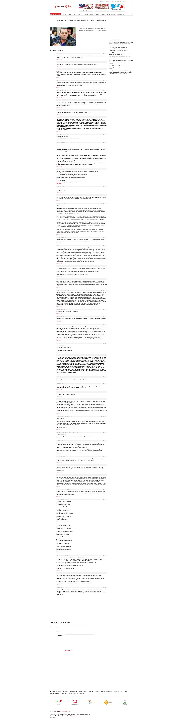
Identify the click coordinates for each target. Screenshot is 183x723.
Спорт (91, 14)
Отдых (125, 691)
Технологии (120, 14)
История (102, 14)
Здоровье (116, 691)
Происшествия (85, 14)
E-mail (57, 631)
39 (57, 22)
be (121, 1)
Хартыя (63, 6)
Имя (57, 626)
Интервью (113, 14)
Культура (97, 14)
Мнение (108, 14)
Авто (121, 691)
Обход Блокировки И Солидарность (59, 693)
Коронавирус (72, 693)
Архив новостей (115, 1)
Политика (64, 14)
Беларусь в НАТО (81, 693)
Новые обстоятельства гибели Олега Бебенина (81, 20)
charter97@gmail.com (72, 715)
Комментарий (59, 635)
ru (123, 1)
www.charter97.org (66, 711)
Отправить (69, 650)
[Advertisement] (78, 610)
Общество (70, 14)
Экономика (77, 14)
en (125, 1)
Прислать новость (104, 1)
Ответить (59, 59)
